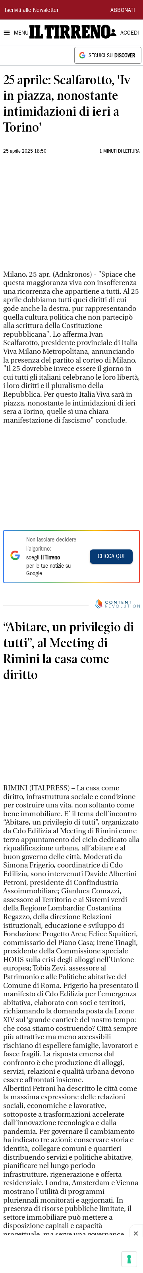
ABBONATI (122, 11)
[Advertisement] (62, 217)
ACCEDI (129, 33)
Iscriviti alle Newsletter (31, 11)
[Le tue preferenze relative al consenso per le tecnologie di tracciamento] (129, 1259)
